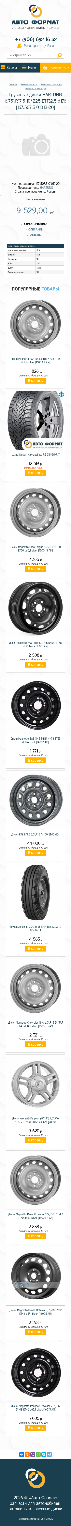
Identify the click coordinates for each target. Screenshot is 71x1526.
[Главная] (35, 17)
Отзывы (35, 234)
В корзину (35, 380)
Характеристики (35, 224)
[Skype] (43, 1454)
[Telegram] (49, 1454)
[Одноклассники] (27, 1454)
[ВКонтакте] (21, 1454)
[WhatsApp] (38, 1454)
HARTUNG (46, 187)
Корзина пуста (59, 67)
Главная (13, 84)
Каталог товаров (29, 84)
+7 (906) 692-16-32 (36, 39)
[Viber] (32, 1454)
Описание (35, 229)
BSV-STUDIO (47, 1519)
